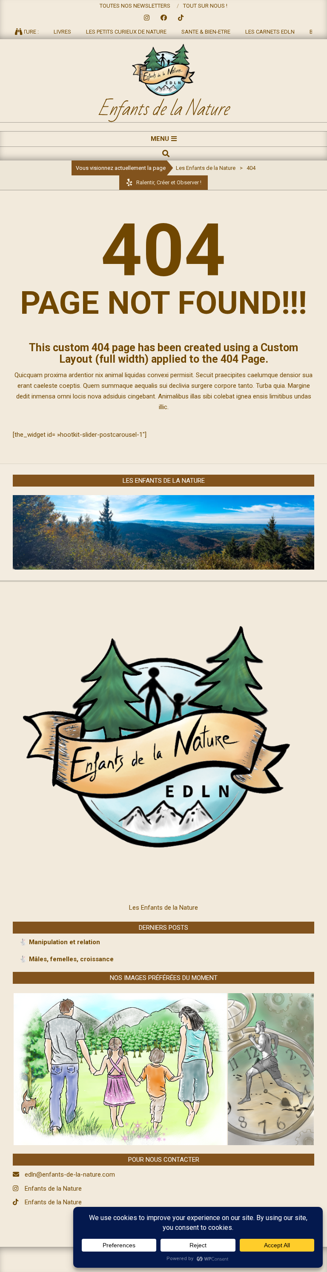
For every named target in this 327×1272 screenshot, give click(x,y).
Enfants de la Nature (53, 1188)
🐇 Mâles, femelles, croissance (66, 959)
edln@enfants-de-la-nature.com (70, 1174)
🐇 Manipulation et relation (59, 942)
